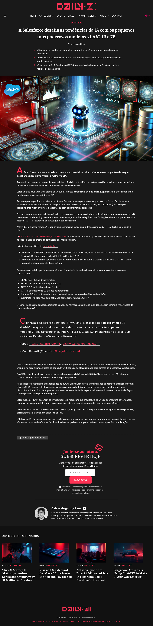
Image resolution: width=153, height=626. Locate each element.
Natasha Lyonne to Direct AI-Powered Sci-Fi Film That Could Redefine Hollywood (92, 575)
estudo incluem (50, 245)
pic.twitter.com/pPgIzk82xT (81, 343)
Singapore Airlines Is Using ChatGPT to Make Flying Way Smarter (130, 574)
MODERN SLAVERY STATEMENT (93, 622)
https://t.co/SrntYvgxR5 (44, 343)
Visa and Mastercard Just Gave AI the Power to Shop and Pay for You (55, 574)
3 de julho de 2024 (67, 351)
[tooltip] (85, 508)
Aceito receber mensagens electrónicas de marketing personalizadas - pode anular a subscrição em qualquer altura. (80, 489)
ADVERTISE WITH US (39, 622)
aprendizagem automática (32, 437)
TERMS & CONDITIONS (71, 622)
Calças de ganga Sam (66, 508)
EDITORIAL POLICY (114, 622)
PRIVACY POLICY (55, 622)
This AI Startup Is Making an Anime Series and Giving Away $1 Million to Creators (18, 575)
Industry (76, 22)
